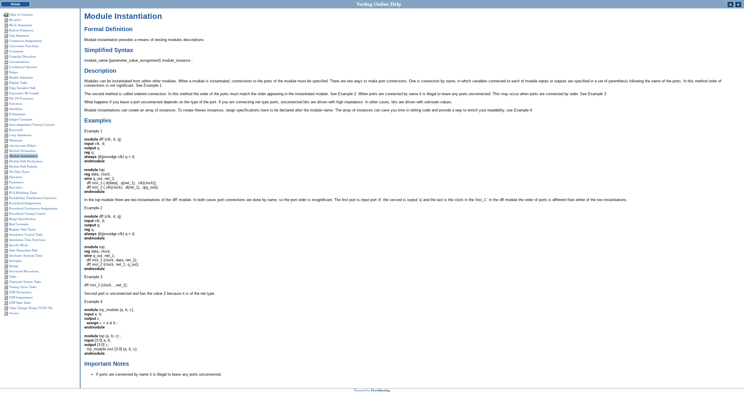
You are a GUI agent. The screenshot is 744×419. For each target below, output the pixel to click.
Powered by (372, 390)
